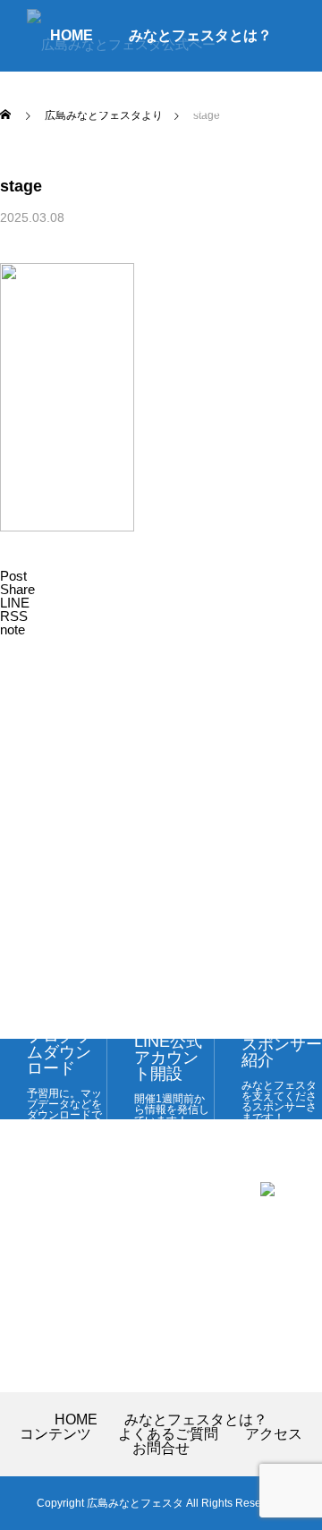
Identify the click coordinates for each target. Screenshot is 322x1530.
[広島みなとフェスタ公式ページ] (125, 36)
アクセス (114, 178)
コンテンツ (93, 107)
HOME (76, 1420)
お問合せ (207, 178)
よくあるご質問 (215, 107)
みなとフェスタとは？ (195, 1420)
